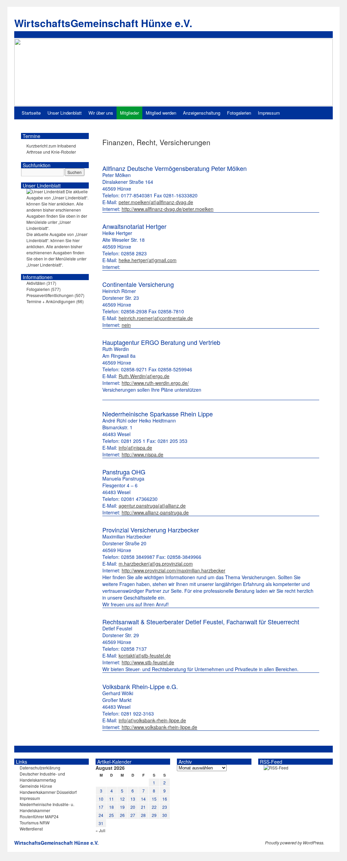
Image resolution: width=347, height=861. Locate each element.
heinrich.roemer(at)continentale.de (156, 318)
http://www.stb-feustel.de (148, 662)
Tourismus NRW (34, 822)
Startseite (31, 113)
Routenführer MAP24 (39, 816)
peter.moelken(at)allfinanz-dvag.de (156, 202)
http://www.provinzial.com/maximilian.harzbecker (173, 570)
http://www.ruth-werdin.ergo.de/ (155, 382)
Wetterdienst (31, 828)
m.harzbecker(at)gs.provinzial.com (156, 563)
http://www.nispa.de (142, 454)
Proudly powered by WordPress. (294, 842)
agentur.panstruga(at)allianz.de (152, 505)
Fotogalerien (239, 113)
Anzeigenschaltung (201, 113)
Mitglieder (129, 113)
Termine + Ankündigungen (50, 301)
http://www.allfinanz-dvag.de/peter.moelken (167, 209)
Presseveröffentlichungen (50, 295)
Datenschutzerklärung (40, 767)
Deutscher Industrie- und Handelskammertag (42, 777)
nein (126, 324)
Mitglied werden (161, 113)
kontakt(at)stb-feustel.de (145, 655)
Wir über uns (100, 113)
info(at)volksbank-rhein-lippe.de (152, 720)
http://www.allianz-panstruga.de (155, 512)
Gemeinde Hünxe (36, 786)
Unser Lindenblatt (64, 113)
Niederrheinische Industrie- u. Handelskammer (47, 807)
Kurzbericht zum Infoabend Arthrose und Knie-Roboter (51, 149)
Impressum (269, 113)
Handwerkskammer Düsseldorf (48, 792)
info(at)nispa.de (135, 447)
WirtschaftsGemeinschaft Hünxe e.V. (103, 23)
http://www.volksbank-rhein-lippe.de (159, 727)
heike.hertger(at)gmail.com (148, 260)
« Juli (100, 830)
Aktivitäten (35, 283)
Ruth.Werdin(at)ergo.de (144, 376)
